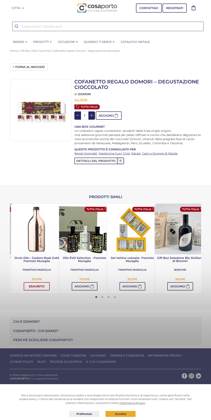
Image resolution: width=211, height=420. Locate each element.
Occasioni (67, 42)
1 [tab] (96, 297)
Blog (41, 362)
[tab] (105, 322)
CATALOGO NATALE (135, 42)
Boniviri (180, 269)
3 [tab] (109, 297)
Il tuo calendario (101, 362)
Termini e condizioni (127, 355)
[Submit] (17, 26)
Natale (136, 153)
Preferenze (84, 414)
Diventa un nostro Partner (33, 355)
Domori (84, 94)
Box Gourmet (41, 50)
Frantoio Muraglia (37, 269)
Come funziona (73, 355)
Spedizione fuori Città (114, 153)
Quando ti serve (98, 42)
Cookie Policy (21, 362)
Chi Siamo (98, 355)
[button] (99, 161)
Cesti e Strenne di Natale (159, 153)
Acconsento (121, 414)
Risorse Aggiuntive (66, 362)
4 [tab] (115, 297)
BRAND (19, 42)
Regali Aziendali (85, 153)
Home (14, 50)
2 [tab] (102, 297)
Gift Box (25, 50)
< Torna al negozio (29, 67)
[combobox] (108, 26)
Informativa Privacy (165, 355)
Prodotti (41, 42)
